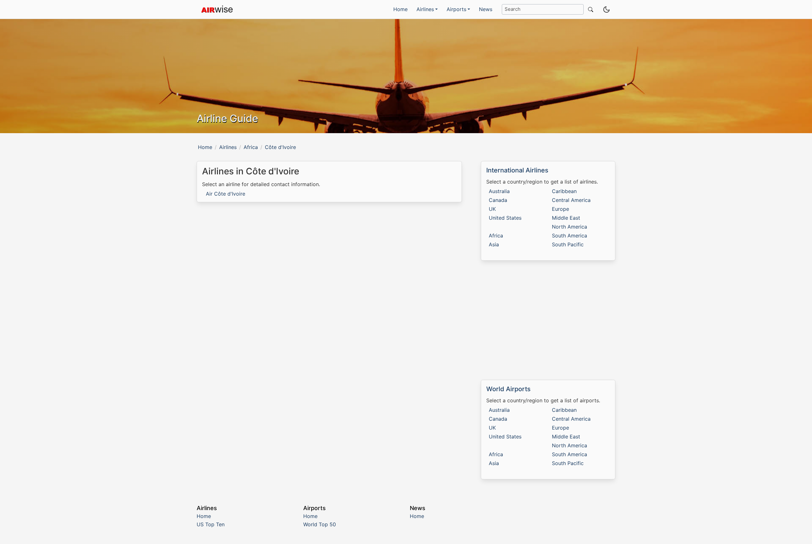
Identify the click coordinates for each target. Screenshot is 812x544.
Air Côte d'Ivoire (225, 194)
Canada (498, 200)
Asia (494, 244)
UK (492, 209)
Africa (251, 147)
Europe (560, 209)
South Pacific (568, 244)
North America (569, 226)
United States (505, 218)
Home (400, 9)
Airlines (228, 147)
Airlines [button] (425, 9)
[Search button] (589, 9)
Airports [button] (456, 9)
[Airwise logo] (217, 9)
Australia (499, 191)
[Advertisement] (548, 320)
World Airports (508, 389)
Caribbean (564, 191)
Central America (571, 200)
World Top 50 (319, 524)
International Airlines (517, 170)
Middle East (566, 218)
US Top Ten (211, 524)
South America (569, 235)
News (485, 9)
